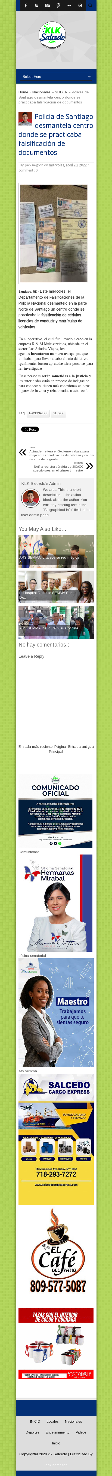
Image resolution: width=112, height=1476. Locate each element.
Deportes (32, 1432)
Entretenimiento (57, 1432)
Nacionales (38, 413)
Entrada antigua (81, 747)
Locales (52, 1421)
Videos (81, 1432)
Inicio (56, 1443)
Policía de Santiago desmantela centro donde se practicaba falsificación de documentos (55, 134)
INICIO (35, 1421)
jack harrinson (56, 1465)
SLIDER (58, 413)
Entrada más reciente (35, 747)
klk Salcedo (57, 1454)
